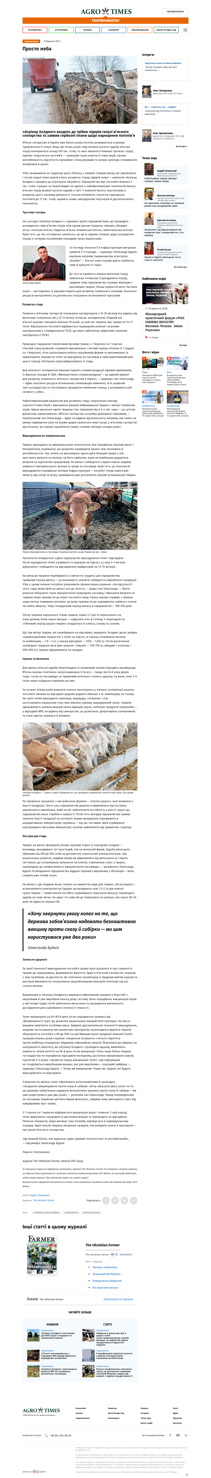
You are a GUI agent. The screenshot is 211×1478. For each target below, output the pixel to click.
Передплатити (175, 11)
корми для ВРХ (71, 1213)
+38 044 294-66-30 (60, 1435)
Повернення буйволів (107, 1281)
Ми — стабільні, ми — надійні (160, 107)
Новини (144, 1408)
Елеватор (113, 30)
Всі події (183, 345)
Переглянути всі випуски (118, 1299)
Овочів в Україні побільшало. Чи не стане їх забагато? (162, 258)
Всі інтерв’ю (181, 146)
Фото (175, 1408)
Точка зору (146, 1418)
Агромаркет (35, 30)
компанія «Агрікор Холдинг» (46, 1213)
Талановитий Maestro (107, 1274)
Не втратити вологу (105, 1287)
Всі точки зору (180, 267)
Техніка (87, 30)
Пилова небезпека (105, 1267)
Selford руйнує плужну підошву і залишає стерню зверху (160, 180)
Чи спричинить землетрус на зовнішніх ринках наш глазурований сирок (164, 204)
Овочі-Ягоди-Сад (166, 30)
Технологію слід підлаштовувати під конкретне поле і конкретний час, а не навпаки (164, 232)
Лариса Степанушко (40, 1195)
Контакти (177, 1423)
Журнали (177, 1418)
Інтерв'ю (145, 1413)
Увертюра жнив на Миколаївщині (163, 63)
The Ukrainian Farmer (43, 1200)
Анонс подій (146, 1423)
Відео (175, 1413)
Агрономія (61, 30)
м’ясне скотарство (91, 1213)
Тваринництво (140, 30)
